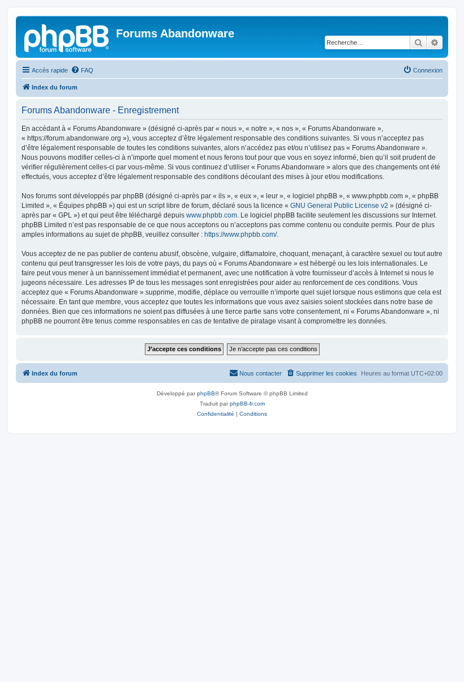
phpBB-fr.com (247, 403)
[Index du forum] (67, 37)
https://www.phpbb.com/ (240, 234)
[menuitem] (82, 70)
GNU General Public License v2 (339, 206)
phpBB (206, 393)
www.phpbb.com (211, 215)
